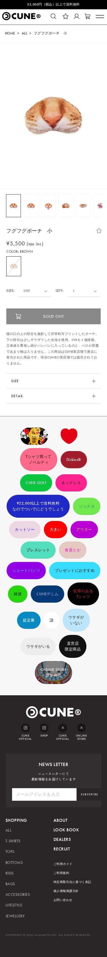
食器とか (73, 550)
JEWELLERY (15, 916)
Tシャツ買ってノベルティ (38, 459)
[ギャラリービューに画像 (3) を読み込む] (48, 205)
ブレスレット (38, 550)
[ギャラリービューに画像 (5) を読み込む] (83, 205)
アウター (84, 529)
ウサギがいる (38, 646)
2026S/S (34, 436)
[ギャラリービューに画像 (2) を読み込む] (31, 205)
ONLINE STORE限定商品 (54, 672)
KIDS (9, 873)
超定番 (29, 620)
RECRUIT (62, 849)
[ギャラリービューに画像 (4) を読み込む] (65, 205)
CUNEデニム (47, 594)
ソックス (87, 506)
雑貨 (18, 594)
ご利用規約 (61, 873)
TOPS (10, 851)
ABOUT (60, 820)
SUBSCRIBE (89, 794)
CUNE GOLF (36, 483)
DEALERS (62, 839)
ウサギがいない (76, 620)
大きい (55, 529)
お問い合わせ (63, 900)
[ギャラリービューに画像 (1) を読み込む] (13, 205)
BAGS (10, 884)
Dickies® (73, 459)
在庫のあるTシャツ (83, 594)
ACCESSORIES (17, 894)
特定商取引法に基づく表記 (72, 882)
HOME (10, 33)
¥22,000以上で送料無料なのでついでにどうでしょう (38, 506)
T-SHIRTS (13, 841)
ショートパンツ (26, 570)
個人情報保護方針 (66, 891)
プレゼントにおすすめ (75, 570)
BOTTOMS (14, 862)
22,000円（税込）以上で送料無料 (53, 4)
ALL (24, 33)
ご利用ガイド (63, 864)
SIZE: (10, 291)
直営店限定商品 (73, 646)
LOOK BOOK (66, 829)
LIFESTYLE (13, 905)
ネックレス (71, 483)
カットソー (25, 529)
